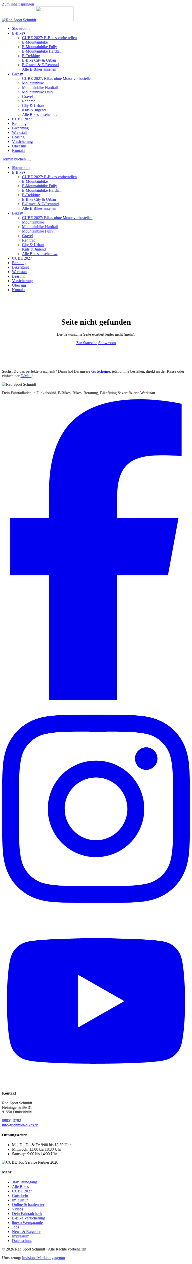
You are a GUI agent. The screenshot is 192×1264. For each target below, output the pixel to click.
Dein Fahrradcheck (27, 1213)
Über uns (19, 146)
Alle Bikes (20, 1186)
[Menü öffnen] (29, 160)
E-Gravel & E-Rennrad (40, 65)
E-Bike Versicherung (28, 1218)
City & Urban (33, 105)
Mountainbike (33, 83)
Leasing (18, 137)
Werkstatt (19, 132)
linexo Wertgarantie (27, 1222)
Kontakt (18, 150)
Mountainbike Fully (37, 92)
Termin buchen (14, 159)
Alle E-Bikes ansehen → (41, 69)
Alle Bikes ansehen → (40, 114)
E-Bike (18, 33)
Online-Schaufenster (28, 1204)
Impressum (20, 1236)
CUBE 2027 (22, 119)
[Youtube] (96, 1083)
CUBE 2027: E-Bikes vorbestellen (49, 38)
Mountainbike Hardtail (40, 87)
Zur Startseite (86, 343)
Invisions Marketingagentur (43, 1257)
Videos (17, 1209)
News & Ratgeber (26, 1231)
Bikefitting (20, 128)
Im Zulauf (20, 1200)
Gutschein (20, 1195)
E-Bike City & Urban (39, 60)
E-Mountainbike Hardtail (42, 51)
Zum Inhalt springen (18, 4)
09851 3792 (11, 1120)
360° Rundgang (24, 1182)
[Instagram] (96, 915)
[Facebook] (96, 699)
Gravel (27, 96)
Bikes (17, 74)
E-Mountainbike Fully (39, 47)
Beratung (19, 123)
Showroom (21, 28)
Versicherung (22, 141)
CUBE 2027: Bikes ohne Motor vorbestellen (57, 78)
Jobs (15, 1227)
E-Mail (26, 376)
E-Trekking (31, 56)
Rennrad (29, 101)
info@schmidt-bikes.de (20, 1125)
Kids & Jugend (34, 110)
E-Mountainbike (35, 42)
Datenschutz (22, 1240)
